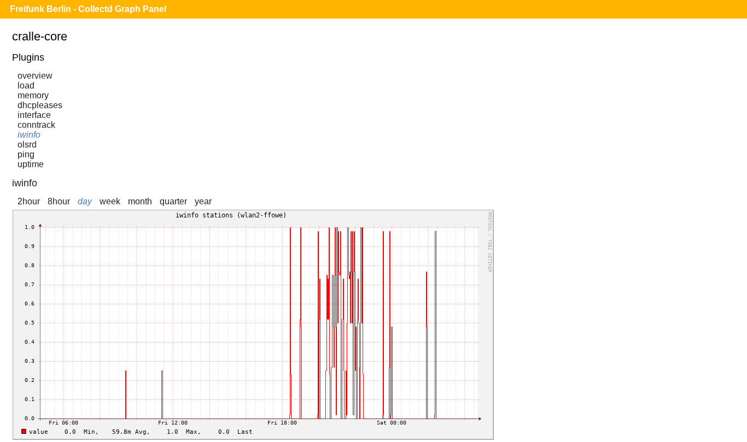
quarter (173, 201)
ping (25, 154)
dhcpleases (39, 105)
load (25, 85)
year (203, 201)
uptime (30, 164)
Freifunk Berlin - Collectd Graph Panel (88, 9)
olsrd (27, 144)
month (140, 201)
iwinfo (28, 134)
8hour (59, 201)
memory (33, 95)
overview (34, 75)
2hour (28, 201)
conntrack (36, 124)
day (85, 201)
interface (34, 115)
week (110, 201)
